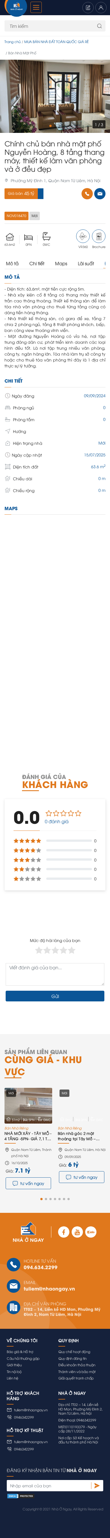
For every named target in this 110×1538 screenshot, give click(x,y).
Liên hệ (12, 1378)
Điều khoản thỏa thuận (76, 1364)
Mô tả (12, 263)
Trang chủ (13, 41)
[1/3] (55, 96)
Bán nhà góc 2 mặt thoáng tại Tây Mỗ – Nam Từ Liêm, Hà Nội (77, 1136)
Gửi (55, 996)
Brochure (98, 246)
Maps (61, 263)
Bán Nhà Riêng (16, 1128)
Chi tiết (36, 263)
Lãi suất (86, 263)
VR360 (83, 246)
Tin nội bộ (14, 1371)
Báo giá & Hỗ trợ (20, 1351)
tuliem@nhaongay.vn (49, 1288)
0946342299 (24, 1417)
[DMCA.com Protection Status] (55, 1495)
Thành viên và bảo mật (77, 1371)
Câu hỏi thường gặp (23, 1358)
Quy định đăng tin (72, 1358)
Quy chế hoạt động (74, 1351)
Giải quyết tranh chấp (76, 1378)
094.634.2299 (41, 1267)
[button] (50, 126)
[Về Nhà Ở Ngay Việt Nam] (16, 9)
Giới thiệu (14, 1364)
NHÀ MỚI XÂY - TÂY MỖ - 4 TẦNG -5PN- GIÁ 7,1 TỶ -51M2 (28, 1136)
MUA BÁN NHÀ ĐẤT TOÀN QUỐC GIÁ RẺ (56, 41)
